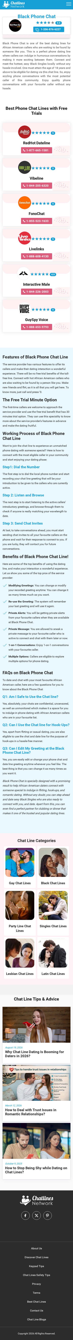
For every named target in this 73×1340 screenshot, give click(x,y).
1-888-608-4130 (37, 256)
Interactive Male (36, 284)
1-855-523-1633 (37, 221)
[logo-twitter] (36, 1215)
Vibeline (36, 178)
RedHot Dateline (36, 143)
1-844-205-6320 (37, 185)
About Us (36, 1248)
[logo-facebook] (25, 1215)
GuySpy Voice (36, 320)
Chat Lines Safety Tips (36, 1275)
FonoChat (36, 214)
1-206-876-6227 (51, 29)
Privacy (36, 1284)
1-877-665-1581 (37, 150)
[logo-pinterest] (47, 1215)
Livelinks (36, 249)
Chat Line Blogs (36, 1319)
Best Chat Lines (36, 1301)
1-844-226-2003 (37, 291)
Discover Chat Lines (36, 1257)
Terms (36, 1292)
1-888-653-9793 (37, 327)
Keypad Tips (36, 1266)
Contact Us (36, 1310)
